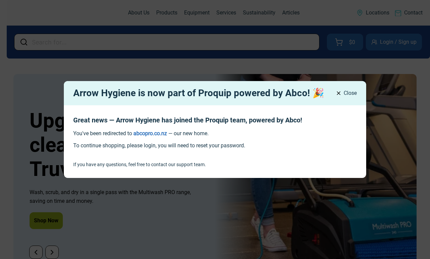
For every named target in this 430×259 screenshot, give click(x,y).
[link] (150, 133)
